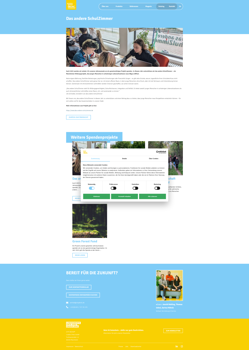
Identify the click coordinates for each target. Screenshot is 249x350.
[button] (83, 295)
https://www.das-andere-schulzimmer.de (79, 110)
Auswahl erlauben (124, 196)
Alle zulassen (152, 196)
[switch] (113, 188)
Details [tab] (124, 158)
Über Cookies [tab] (153, 158)
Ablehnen (96, 196)
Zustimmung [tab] (95, 158)
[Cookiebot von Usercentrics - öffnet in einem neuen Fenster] (157, 152)
